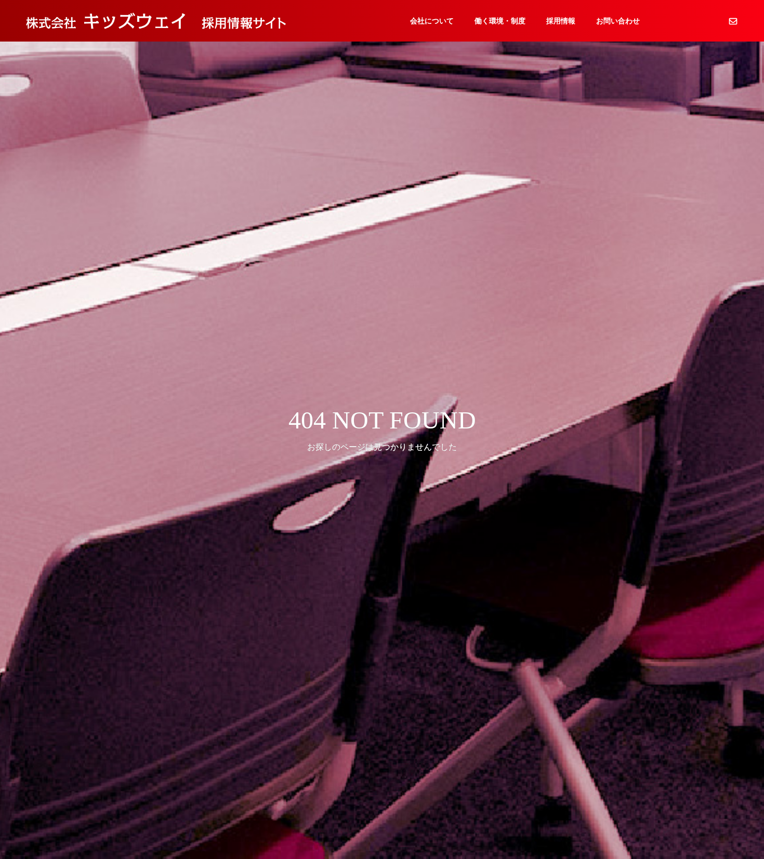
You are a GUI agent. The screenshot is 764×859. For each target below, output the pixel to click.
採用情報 (560, 21)
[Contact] (733, 21)
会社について (432, 21)
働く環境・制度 (500, 21)
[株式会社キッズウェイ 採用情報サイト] (156, 20)
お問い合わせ (618, 21)
